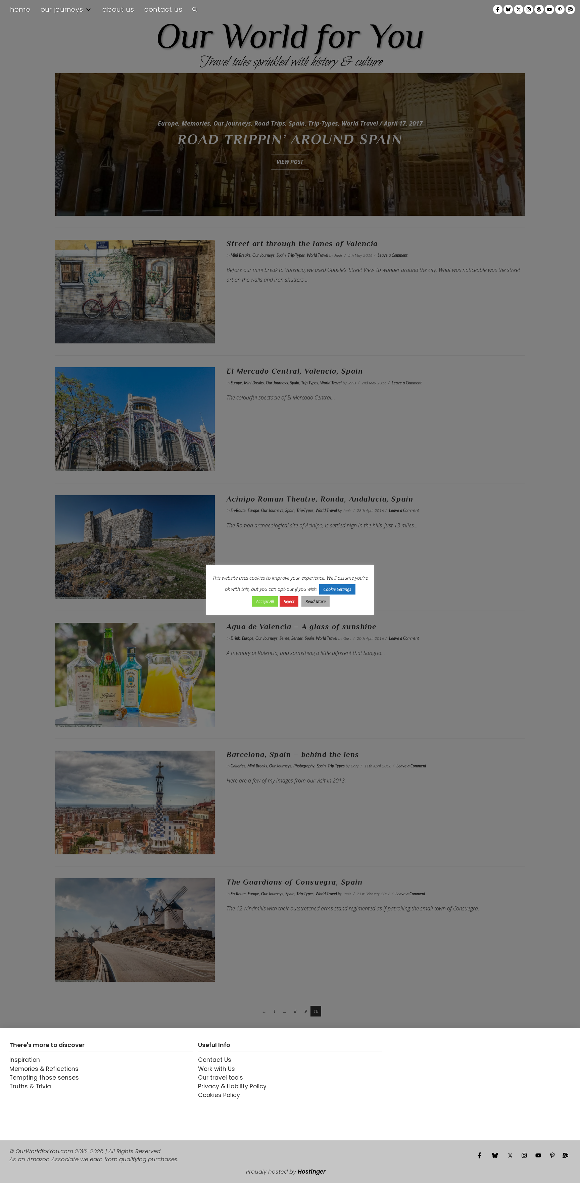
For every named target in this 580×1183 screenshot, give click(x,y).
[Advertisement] (429, 1084)
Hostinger (312, 1172)
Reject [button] (289, 601)
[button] (195, 9)
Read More (315, 601)
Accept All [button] (265, 601)
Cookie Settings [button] (337, 589)
